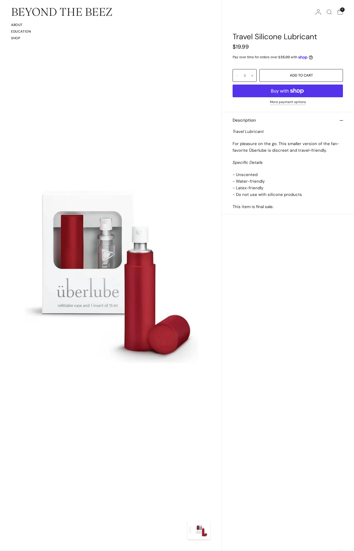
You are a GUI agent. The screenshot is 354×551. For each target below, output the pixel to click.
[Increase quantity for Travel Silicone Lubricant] (252, 75)
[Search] (329, 12)
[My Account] (318, 12)
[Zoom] (111, 275)
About (17, 25)
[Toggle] (190, 530)
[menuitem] (21, 25)
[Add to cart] (301, 75)
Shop (15, 38)
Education (21, 31)
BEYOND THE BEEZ (62, 11)
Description (244, 120)
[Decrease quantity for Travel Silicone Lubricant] (237, 75)
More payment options (288, 102)
